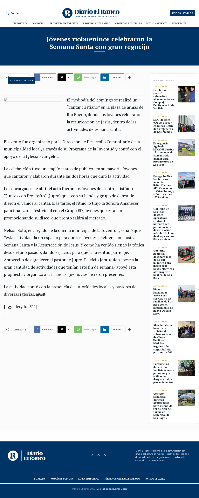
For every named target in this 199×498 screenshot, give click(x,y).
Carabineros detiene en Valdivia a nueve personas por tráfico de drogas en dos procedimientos (163, 373)
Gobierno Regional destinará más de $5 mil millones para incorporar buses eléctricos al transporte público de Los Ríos (163, 264)
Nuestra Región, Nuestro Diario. (111, 489)
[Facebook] (92, 455)
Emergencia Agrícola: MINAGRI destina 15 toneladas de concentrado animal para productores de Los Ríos (163, 154)
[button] (12, 13)
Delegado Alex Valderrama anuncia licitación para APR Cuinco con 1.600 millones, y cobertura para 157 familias (163, 186)
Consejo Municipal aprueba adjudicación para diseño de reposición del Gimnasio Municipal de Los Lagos (162, 406)
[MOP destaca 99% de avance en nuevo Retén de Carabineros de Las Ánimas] (186, 123)
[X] (105, 455)
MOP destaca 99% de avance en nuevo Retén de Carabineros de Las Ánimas (163, 126)
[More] (129, 329)
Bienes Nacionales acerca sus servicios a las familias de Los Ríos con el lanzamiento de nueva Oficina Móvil (163, 301)
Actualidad (160, 87)
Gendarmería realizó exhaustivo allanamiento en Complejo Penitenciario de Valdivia (163, 99)
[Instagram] (98, 455)
